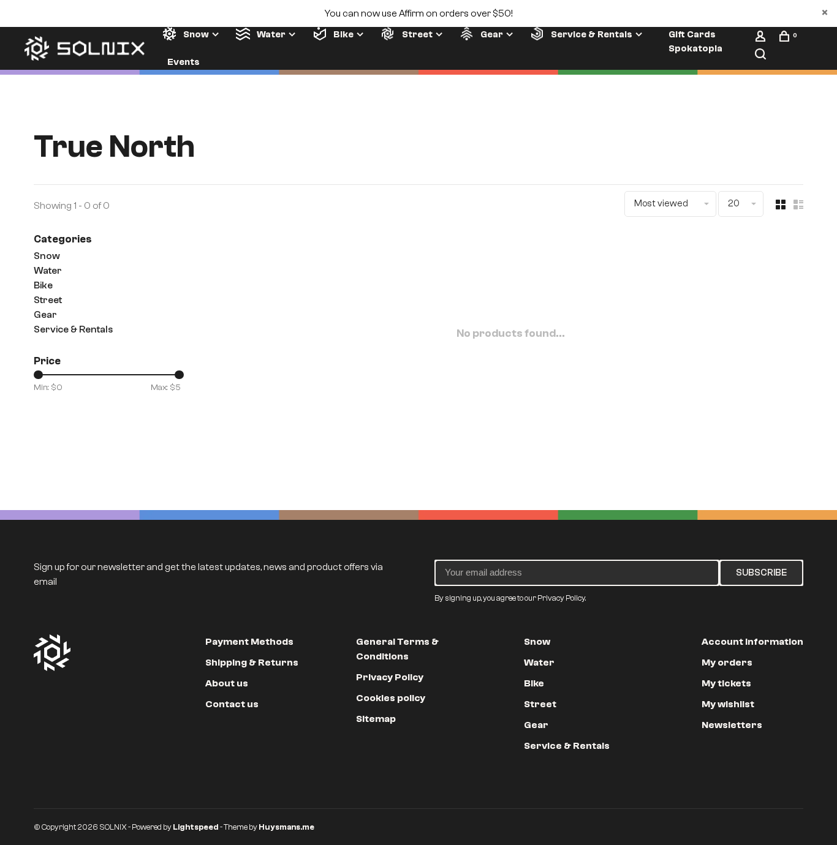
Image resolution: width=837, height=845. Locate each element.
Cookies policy (390, 698)
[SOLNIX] (52, 652)
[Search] (762, 56)
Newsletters (732, 724)
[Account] (762, 38)
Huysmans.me (286, 827)
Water (271, 34)
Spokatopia (695, 48)
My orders (727, 662)
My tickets (726, 683)
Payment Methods (249, 641)
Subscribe (761, 572)
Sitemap (376, 718)
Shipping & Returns (251, 662)
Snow (196, 34)
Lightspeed (196, 827)
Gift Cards (692, 34)
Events (183, 61)
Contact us (232, 704)
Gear (491, 34)
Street (417, 34)
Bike (343, 34)
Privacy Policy (389, 677)
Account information (752, 641)
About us (226, 683)
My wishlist (728, 704)
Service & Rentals (591, 34)
